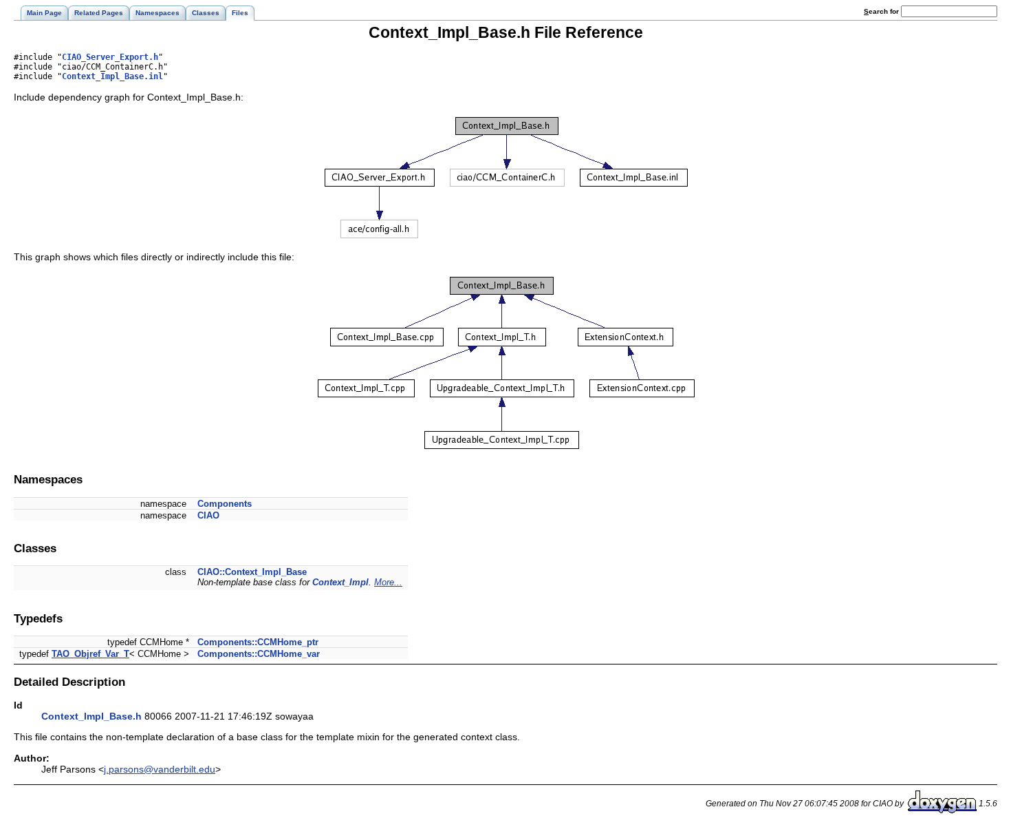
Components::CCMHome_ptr (257, 642)
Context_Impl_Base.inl (112, 76)
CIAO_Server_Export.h (110, 57)
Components (224, 504)
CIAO (208, 515)
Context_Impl (340, 582)
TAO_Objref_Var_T (90, 654)
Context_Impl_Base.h (91, 716)
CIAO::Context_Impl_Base (252, 572)
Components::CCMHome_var (258, 654)
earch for (882, 11)
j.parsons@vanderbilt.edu (159, 769)
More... (388, 582)
